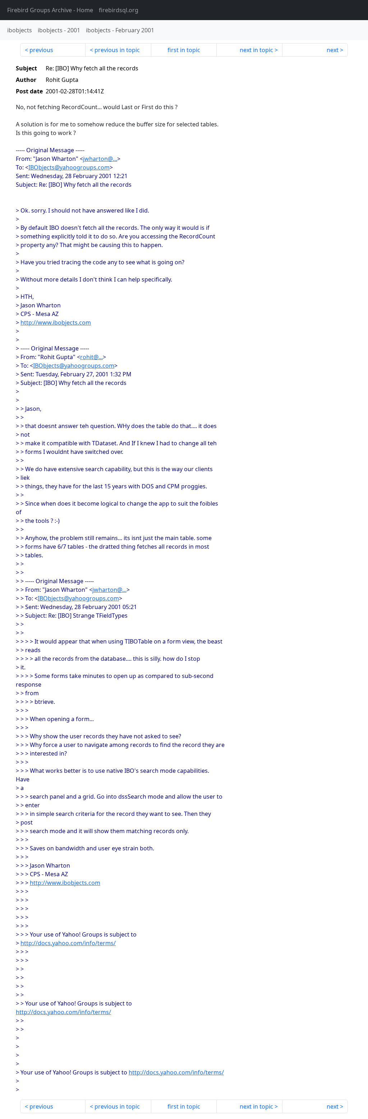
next (333, 50)
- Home (50, 10)
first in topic (183, 50)
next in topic (256, 50)
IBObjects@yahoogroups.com (69, 167)
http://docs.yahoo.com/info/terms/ (68, 943)
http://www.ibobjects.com (55, 322)
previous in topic (117, 50)
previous (41, 50)
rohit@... (91, 357)
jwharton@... (100, 159)
